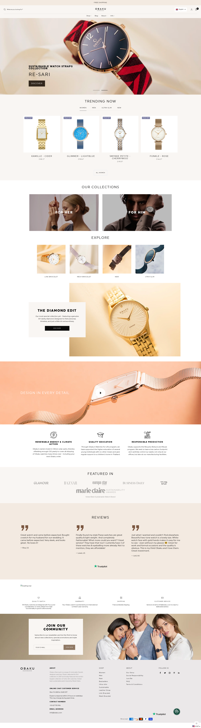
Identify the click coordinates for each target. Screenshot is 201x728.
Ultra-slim (107, 108)
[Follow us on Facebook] (160, 673)
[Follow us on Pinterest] (174, 673)
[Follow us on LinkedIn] (178, 673)
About (103, 16)
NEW (119, 108)
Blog (96, 16)
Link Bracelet (104, 693)
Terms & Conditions (134, 684)
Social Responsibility (134, 675)
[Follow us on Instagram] (169, 673)
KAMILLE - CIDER (41, 156)
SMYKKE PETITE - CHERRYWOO (120, 157)
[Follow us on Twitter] (165, 673)
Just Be (129, 678)
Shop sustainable (159, 60)
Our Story (130, 672)
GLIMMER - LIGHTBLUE (81, 156)
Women (83, 108)
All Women (100, 172)
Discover (57, 328)
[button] (181, 9)
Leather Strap (104, 690)
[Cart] (196, 9)
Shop (88, 16)
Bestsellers (103, 681)
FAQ (128, 681)
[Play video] (100, 393)
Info (112, 16)
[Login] (192, 9)
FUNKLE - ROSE (159, 156)
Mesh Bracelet (105, 696)
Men (94, 108)
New (101, 678)
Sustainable (104, 687)
